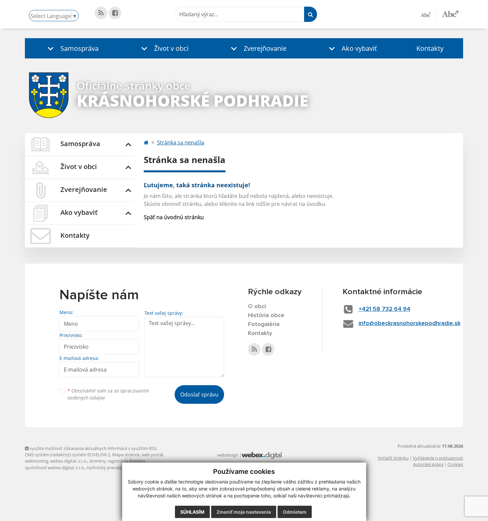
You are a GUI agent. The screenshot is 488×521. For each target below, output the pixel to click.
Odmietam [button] (294, 512)
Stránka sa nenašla (180, 142)
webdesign (227, 455)
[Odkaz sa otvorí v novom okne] (101, 13)
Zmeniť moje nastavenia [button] (243, 512)
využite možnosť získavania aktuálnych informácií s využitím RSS (92, 448)
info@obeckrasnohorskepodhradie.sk (409, 323)
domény (97, 461)
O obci (257, 306)
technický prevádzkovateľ (112, 468)
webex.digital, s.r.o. (68, 461)
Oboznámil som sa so (108, 394)
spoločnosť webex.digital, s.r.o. (55, 468)
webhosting (36, 461)
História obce (266, 315)
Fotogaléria (264, 324)
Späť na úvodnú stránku (174, 217)
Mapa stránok (126, 455)
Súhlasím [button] (192, 512)
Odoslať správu (199, 394)
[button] (71, 48)
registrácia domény (126, 461)
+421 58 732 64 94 (384, 309)
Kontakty (430, 48)
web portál (152, 455)
